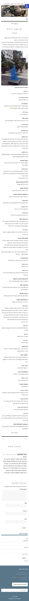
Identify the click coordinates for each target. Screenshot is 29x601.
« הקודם (26, 438)
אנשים (12, 432)
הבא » (2, 438)
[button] (27, 6)
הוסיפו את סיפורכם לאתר (19, 584)
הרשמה (26, 561)
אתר (25, 519)
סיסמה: (26, 547)
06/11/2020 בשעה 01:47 (9, 454)
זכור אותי (24, 554)
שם (25, 503)
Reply (25, 457)
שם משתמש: (25, 539)
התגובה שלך (23, 489)
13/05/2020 (14, 33)
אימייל (24, 511)
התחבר (24, 558)
